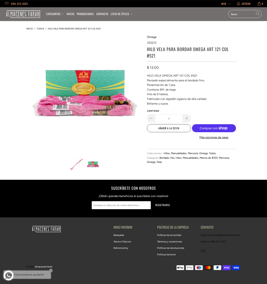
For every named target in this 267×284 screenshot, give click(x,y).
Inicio (70, 14)
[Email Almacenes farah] (6, 3)
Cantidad (153, 110)
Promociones (85, 14)
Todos (212, 153)
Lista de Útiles (120, 14)
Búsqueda (119, 235)
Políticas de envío (166, 254)
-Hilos (166, 153)
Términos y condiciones (169, 241)
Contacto (102, 14)
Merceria (224, 157)
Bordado (164, 157)
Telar (159, 162)
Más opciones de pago (213, 137)
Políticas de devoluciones (170, 248)
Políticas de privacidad (169, 235)
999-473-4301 (19, 4)
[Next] (137, 93)
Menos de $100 (209, 157)
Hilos (178, 157)
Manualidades (179, 153)
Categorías (53, 14)
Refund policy (121, 248)
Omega (151, 37)
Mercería (193, 153)
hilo (172, 157)
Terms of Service (122, 241)
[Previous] (32, 93)
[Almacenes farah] (23, 14)
